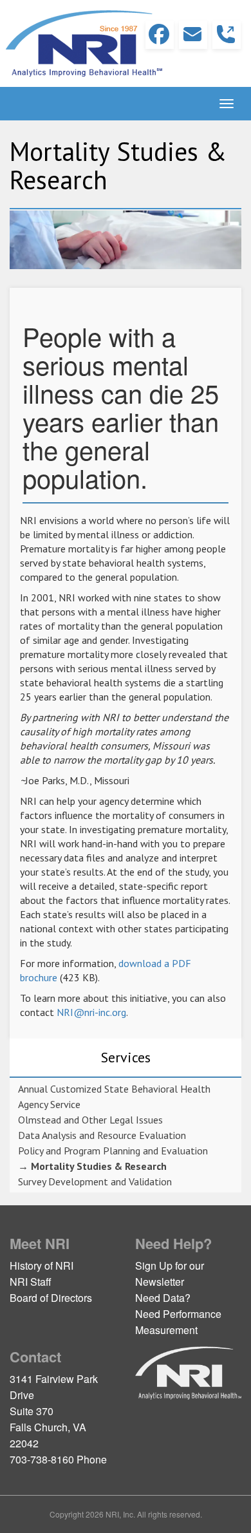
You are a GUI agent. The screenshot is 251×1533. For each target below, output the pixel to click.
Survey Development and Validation (95, 1181)
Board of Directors (51, 1297)
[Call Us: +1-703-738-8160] (226, 35)
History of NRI (41, 1265)
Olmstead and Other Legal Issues (90, 1119)
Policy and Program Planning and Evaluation (113, 1150)
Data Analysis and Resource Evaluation (102, 1135)
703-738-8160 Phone (58, 1459)
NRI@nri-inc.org (91, 1012)
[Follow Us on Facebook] (159, 35)
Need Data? (163, 1297)
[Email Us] (193, 35)
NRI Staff (30, 1281)
